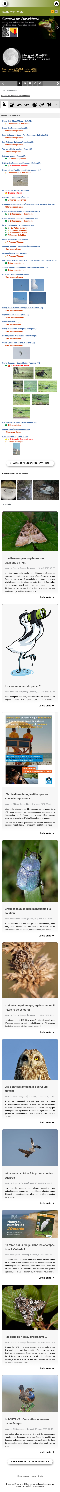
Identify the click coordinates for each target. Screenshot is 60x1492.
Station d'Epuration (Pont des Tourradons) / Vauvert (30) (25, 268)
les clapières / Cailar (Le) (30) (14, 254)
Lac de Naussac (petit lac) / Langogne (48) (19, 423)
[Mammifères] (12, 104)
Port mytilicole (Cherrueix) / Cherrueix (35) (19, 336)
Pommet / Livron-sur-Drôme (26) (15, 197)
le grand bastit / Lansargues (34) (15, 315)
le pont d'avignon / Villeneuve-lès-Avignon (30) (21, 247)
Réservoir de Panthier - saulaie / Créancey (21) (21, 170)
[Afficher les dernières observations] (15, 96)
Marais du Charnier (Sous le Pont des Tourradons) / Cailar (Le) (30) (29, 261)
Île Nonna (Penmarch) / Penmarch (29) (18, 225)
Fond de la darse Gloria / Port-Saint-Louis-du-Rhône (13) (25, 135)
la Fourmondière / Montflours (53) (16, 430)
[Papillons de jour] (49, 104)
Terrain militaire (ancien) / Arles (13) (17, 149)
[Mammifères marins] (19, 104)
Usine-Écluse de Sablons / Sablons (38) (18, 343)
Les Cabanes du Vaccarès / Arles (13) (17, 142)
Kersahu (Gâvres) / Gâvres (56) (15, 437)
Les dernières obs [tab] (9, 90)
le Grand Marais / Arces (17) (13, 156)
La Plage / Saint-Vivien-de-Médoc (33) (17, 275)
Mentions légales (23, 1476)
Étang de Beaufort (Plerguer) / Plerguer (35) (20, 329)
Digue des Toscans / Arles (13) (15, 128)
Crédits (40, 1476)
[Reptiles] (27, 104)
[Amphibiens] (34, 104)
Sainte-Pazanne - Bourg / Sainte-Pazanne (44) (21, 363)
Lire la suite (45, 597)
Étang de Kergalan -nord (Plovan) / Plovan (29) (21, 211)
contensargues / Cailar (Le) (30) (15, 239)
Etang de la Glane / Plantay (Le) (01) (17, 121)
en (56, 11)
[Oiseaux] (4, 104)
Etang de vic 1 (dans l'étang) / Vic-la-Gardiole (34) (22, 308)
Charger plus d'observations (30, 463)
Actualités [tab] (6, 504)
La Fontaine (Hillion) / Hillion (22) (15, 190)
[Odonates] (42, 104)
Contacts (33, 1476)
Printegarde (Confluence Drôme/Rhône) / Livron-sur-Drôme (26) (28, 204)
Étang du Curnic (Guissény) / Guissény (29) (20, 218)
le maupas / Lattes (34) (11, 322)
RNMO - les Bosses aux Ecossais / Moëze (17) (21, 163)
